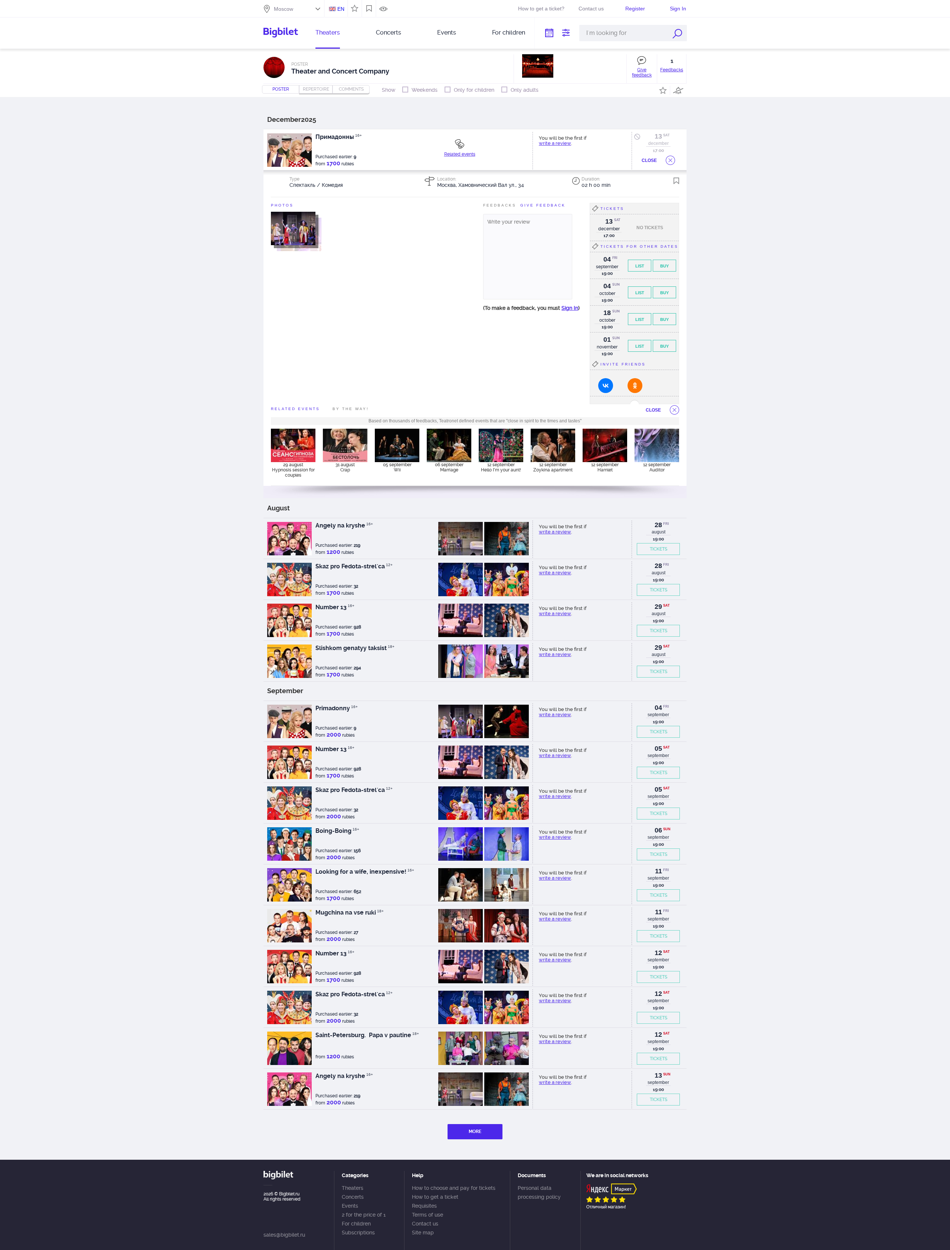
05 (658, 748)
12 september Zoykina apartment (553, 467)
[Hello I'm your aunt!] (501, 445)
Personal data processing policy (539, 1192)
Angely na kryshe (344, 525)
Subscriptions (358, 1233)
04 (658, 707)
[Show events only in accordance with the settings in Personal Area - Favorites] (353, 8)
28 (658, 525)
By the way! (350, 409)
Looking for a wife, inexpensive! (364, 871)
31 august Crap (345, 467)
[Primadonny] (293, 228)
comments (351, 89)
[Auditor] (657, 445)
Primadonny (336, 708)
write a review (555, 143)
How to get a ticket (435, 1197)
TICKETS (658, 549)
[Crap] (345, 445)
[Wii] (397, 445)
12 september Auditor (657, 467)
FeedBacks (499, 205)
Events (446, 32)
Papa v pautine (393, 1035)
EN (340, 9)
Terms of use (427, 1215)
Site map (423, 1233)
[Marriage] (449, 445)
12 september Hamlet (605, 467)
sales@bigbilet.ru (284, 1235)
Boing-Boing (337, 830)
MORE (475, 1131)
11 (658, 871)
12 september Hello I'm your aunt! (501, 467)
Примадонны (338, 136)
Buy (664, 266)
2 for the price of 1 (364, 1215)
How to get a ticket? (541, 9)
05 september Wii (397, 467)
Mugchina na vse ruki (349, 912)
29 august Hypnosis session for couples (293, 470)
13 (658, 136)
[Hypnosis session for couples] (293, 445)
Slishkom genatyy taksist (354, 648)
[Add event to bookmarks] (676, 181)
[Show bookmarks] (369, 8)
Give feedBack (543, 205)
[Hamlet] (605, 445)
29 (658, 606)
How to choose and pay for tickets (453, 1188)
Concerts (388, 32)
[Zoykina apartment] (553, 445)
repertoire (316, 89)
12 (658, 953)
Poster (280, 89)
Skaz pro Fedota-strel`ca (354, 566)
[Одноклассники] (635, 385)
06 (658, 830)
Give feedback (642, 72)
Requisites (424, 1206)
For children (508, 32)
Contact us (591, 9)
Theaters (327, 32)
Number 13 (334, 607)
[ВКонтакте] (605, 385)
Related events (459, 154)
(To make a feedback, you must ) (531, 308)
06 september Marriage (449, 467)
